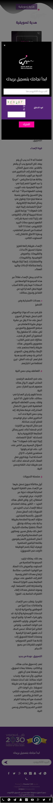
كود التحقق (38, 108)
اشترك (26, 124)
